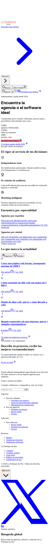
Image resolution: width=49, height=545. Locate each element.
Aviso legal (10, 455)
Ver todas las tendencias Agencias (14, 337)
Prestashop (30, 225)
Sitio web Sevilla (7, 237)
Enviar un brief (7, 362)
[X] (24, 523)
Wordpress (8, 223)
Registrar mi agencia (19, 409)
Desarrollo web (25, 221)
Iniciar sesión (16, 412)
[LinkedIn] (2, 527)
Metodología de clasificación (22, 405)
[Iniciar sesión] (19, 92)
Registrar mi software (19, 427)
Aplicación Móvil (12, 221)
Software (20, 256)
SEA (15, 223)
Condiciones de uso (14, 460)
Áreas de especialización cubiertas (24, 403)
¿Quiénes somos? (13, 453)
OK (26, 390)
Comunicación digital (25, 223)
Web (3, 221)
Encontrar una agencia (29, 92)
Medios (9, 438)
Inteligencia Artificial (17, 225)
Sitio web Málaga (21, 237)
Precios (14, 414)
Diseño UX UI (40, 225)
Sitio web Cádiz (18, 239)
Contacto (9, 451)
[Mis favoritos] (16, 92)
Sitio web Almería (31, 239)
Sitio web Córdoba (35, 237)
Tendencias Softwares (14, 442)
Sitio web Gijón (14, 241)
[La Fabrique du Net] (8, 24)
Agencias (8, 256)
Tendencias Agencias (14, 440)
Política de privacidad (14, 457)
